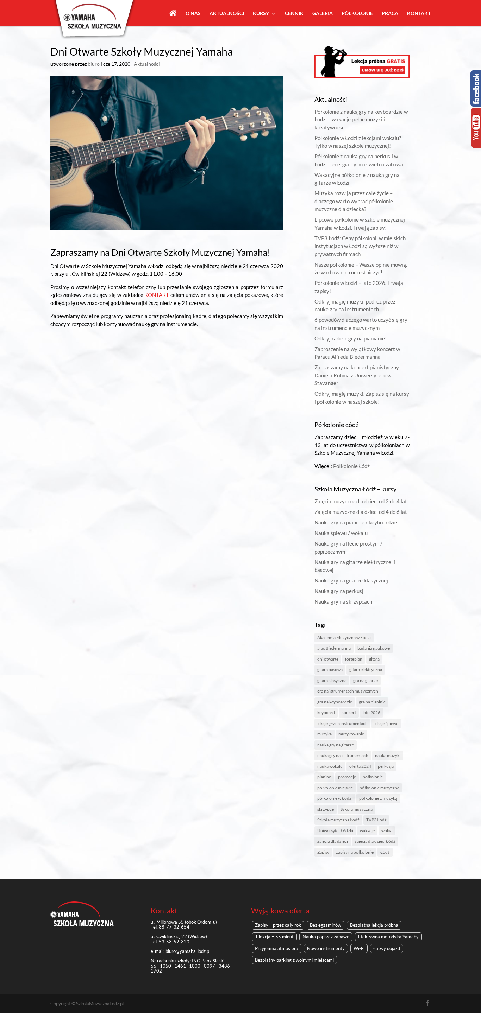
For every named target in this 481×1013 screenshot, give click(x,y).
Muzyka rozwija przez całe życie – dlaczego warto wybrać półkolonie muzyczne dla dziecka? (353, 201)
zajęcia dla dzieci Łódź (375, 841)
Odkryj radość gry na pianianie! (350, 338)
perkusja (386, 766)
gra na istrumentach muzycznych (347, 691)
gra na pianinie (372, 702)
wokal (386, 830)
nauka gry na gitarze (335, 744)
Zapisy (323, 852)
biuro (94, 64)
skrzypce (325, 809)
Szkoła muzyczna (357, 809)
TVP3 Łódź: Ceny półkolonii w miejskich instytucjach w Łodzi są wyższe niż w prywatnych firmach (360, 246)
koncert (349, 712)
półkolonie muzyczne (379, 787)
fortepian (353, 659)
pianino (324, 776)
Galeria (322, 13)
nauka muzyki (387, 755)
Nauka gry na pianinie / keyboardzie (355, 522)
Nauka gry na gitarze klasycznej (351, 580)
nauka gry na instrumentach (342, 755)
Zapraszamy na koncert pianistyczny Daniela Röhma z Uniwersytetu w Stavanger (356, 375)
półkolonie (373, 776)
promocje (347, 776)
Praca (390, 13)
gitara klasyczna (331, 680)
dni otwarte (327, 659)
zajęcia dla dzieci (332, 841)
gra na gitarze (365, 680)
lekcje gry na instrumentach (342, 723)
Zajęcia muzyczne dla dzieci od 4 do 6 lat (360, 512)
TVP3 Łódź (376, 819)
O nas (193, 13)
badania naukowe (373, 648)
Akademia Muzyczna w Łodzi (344, 637)
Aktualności (227, 13)
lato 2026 (371, 712)
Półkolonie (357, 13)
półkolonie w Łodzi (334, 798)
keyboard (326, 712)
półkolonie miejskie (335, 787)
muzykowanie (351, 734)
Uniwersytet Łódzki (335, 830)
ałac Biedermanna (334, 648)
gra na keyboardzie (334, 702)
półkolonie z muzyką (378, 798)
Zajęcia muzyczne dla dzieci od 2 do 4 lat (360, 501)
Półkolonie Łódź (351, 466)
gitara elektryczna (365, 669)
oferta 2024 (360, 766)
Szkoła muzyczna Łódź (338, 819)
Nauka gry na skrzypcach (343, 601)
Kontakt (419, 13)
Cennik (294, 13)
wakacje (367, 830)
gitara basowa (330, 669)
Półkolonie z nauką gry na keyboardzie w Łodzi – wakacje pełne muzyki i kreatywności (361, 119)
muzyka (324, 734)
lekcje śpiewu (386, 723)
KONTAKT (156, 295)
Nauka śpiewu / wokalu (341, 533)
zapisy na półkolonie (355, 852)
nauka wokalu (330, 766)
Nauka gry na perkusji (339, 591)
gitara (374, 659)
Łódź (385, 852)
